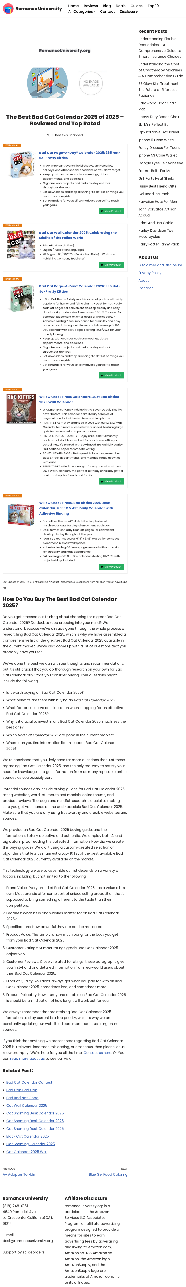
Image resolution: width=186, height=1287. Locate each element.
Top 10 (153, 5)
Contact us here (97, 1052)
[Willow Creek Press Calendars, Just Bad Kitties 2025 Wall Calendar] (21, 408)
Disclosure (129, 11)
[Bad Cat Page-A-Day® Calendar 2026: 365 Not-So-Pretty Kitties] (21, 298)
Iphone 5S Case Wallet (157, 155)
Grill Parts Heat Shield (156, 178)
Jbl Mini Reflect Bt (153, 124)
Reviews (91, 5)
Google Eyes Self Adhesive (160, 163)
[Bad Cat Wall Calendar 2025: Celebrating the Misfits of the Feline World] (21, 244)
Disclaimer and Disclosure (160, 265)
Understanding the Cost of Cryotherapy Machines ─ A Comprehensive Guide (160, 70)
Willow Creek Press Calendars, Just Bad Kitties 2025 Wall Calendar (79, 399)
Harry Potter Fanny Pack (158, 244)
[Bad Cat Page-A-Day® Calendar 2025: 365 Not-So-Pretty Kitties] (21, 164)
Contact (107, 11)
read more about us (27, 1058)
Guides (137, 5)
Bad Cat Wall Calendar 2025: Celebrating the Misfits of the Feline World (78, 235)
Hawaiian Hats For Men (157, 201)
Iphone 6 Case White (156, 140)
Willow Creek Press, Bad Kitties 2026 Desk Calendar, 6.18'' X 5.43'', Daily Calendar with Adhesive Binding (76, 508)
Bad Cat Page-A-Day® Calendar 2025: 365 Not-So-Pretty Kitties (80, 155)
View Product (113, 211)
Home (73, 5)
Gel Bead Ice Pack (153, 194)
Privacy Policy (149, 272)
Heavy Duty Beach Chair (158, 116)
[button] (94, 11)
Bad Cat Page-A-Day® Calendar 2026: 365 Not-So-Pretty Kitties (79, 289)
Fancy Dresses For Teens (159, 147)
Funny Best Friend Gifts (157, 186)
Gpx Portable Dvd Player (158, 132)
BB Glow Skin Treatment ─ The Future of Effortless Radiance (160, 89)
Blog (107, 5)
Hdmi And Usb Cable (155, 222)
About (143, 280)
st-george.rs (34, 1252)
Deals (121, 5)
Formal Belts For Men (155, 170)
